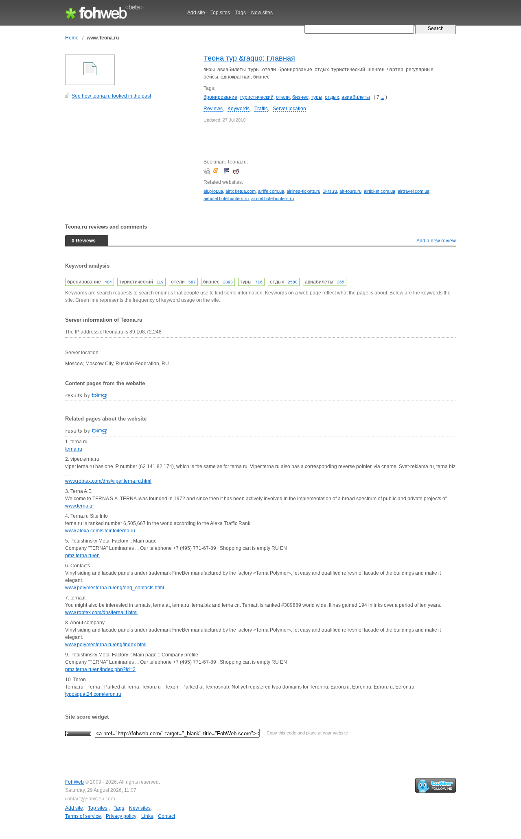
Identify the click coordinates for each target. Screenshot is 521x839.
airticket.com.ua (379, 191)
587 (192, 282)
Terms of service (83, 816)
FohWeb (74, 782)
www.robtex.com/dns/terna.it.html (101, 612)
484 (108, 282)
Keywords (239, 108)
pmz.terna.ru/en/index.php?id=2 (100, 669)
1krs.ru (330, 191)
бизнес (300, 97)
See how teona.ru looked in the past (111, 96)
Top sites (220, 12)
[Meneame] (217, 171)
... (382, 97)
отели (283, 97)
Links (147, 816)
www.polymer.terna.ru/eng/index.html (106, 644)
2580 (293, 282)
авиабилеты (355, 97)
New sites (262, 12)
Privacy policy (121, 816)
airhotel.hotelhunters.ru (226, 198)
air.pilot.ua (213, 191)
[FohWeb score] (78, 733)
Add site (196, 12)
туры (316, 97)
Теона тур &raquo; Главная (249, 58)
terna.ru (73, 449)
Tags (240, 12)
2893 (228, 282)
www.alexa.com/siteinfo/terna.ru (100, 531)
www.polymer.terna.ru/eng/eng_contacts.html (114, 588)
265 (340, 282)
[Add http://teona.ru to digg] (208, 171)
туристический (257, 97)
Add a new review (436, 241)
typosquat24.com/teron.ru (93, 694)
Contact (166, 816)
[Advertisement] (126, 160)
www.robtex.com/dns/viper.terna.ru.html (108, 481)
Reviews (213, 108)
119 (160, 282)
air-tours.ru (350, 191)
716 (259, 282)
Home (72, 38)
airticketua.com (240, 191)
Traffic (261, 108)
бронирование (220, 97)
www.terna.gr (79, 506)
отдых (332, 97)
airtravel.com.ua (413, 191)
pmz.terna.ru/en (82, 555)
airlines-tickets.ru (303, 191)
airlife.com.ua (271, 191)
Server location (289, 108)
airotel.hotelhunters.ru (272, 198)
